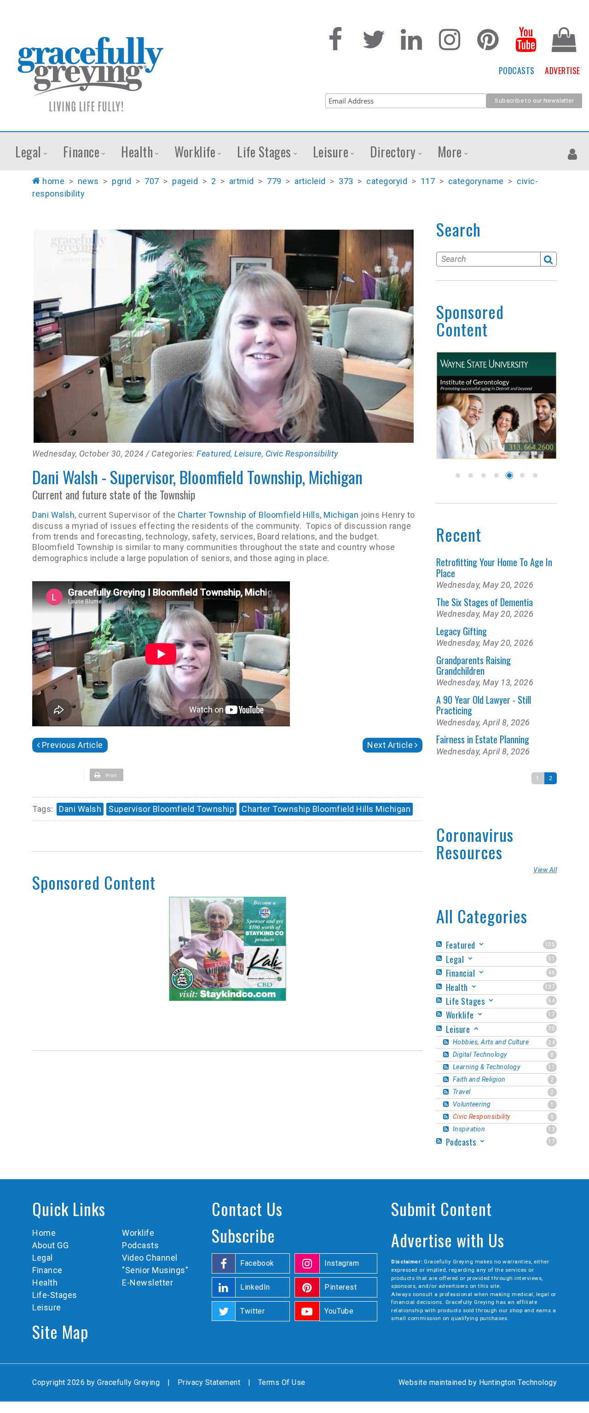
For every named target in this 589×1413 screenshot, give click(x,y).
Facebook (257, 1263)
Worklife (138, 1233)
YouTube (338, 1311)
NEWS (88, 181)
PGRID (122, 181)
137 (550, 987)
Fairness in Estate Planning (482, 739)
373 (346, 181)
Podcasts (140, 1245)
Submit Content (441, 1208)
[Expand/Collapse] (481, 944)
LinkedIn (255, 1287)
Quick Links (68, 1208)
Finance (47, 1270)
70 (551, 1028)
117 (428, 181)
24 (551, 1042)
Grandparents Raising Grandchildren (473, 665)
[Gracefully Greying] (90, 73)
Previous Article (72, 745)
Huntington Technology (518, 1382)
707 (151, 181)
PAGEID (185, 181)
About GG (50, 1245)
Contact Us (247, 1208)
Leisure (248, 453)
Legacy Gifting (461, 631)
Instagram (341, 1263)
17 (551, 1014)
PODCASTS (517, 70)
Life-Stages (54, 1295)
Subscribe (243, 1235)
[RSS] (440, 944)
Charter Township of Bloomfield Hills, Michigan (267, 515)
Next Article (390, 745)
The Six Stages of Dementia (484, 602)
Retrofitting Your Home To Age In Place (494, 567)
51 (551, 959)
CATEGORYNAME (476, 181)
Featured (213, 453)
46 (551, 972)
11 (551, 1067)
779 (274, 181)
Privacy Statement (209, 1382)
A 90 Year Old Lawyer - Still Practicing (483, 705)
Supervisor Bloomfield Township (171, 809)
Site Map (60, 1331)
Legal (42, 1257)
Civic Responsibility (302, 453)
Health (45, 1282)
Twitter (252, 1311)
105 (550, 944)
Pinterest (340, 1287)
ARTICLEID (310, 181)
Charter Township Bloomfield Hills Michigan (326, 809)
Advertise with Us (447, 1240)
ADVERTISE (562, 70)
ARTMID (241, 181)
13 (551, 1129)
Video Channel (150, 1257)
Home (53, 181)
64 (551, 1000)
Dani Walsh (53, 515)
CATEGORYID (386, 181)
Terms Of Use (282, 1382)
